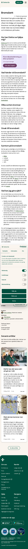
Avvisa (14, 300)
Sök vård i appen (10, 65)
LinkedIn (16, 473)
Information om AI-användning (7, 539)
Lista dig (3, 497)
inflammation (19, 211)
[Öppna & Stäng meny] (25, 2)
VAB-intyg (16, 509)
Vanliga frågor (4, 503)
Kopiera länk (18, 304)
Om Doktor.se (4, 468)
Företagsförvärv (5, 482)
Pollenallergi (17, 500)
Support (3, 500)
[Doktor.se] (5, 2)
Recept (16, 497)
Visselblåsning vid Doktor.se (5, 488)
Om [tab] (23, 251)
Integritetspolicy (12, 538)
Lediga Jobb (17, 468)
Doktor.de (3, 476)
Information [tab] (14, 251)
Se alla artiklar (14, 448)
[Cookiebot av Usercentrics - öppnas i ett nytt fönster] (20, 247)
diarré (16, 178)
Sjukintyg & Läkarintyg (19, 506)
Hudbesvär (16, 503)
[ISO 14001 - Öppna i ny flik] (13, 531)
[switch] (24, 275)
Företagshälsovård (5, 479)
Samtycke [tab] (5, 251)
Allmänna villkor (4, 538)
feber (12, 177)
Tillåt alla (14, 291)
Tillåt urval (14, 296)
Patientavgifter (5, 506)
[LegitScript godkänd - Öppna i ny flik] (21, 532)
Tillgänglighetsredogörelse (7, 511)
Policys (3, 485)
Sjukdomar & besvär (6, 509)
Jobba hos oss (17, 471)
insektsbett (4, 100)
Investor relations (5, 473)
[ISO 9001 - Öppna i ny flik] (5, 531)
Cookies (18, 538)
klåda (5, 156)
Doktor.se (4, 43)
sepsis (8, 186)
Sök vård (19, 2)
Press (2, 471)
